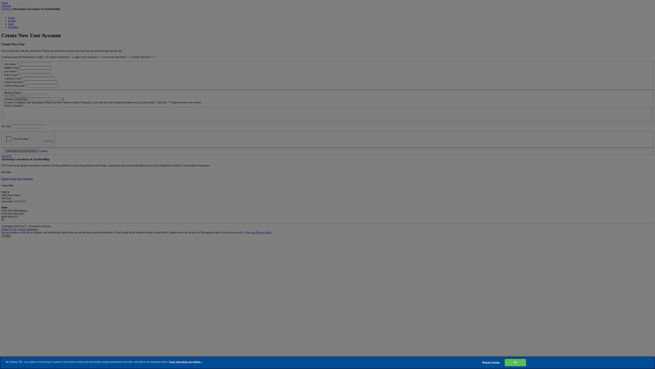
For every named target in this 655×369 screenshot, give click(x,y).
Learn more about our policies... (185, 362)
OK (515, 362)
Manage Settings (491, 362)
